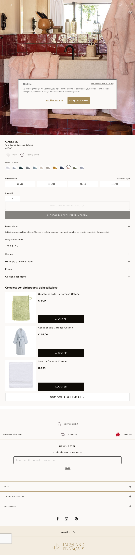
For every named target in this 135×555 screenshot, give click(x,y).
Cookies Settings (54, 100)
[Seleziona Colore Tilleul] (75, 167)
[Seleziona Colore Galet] (28, 167)
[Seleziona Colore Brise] (14, 167)
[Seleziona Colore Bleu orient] (61, 167)
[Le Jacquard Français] (67, 544)
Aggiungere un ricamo (65, 205)
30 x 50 (20, 184)
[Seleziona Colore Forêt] (21, 167)
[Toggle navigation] (5, 5)
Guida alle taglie (123, 178)
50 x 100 (51, 184)
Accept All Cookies (78, 100)
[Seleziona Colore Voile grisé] (82, 167)
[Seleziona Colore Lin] (48, 167)
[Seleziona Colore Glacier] (34, 167)
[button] (126, 5)
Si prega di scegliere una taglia (67, 215)
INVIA (67, 468)
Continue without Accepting (102, 84)
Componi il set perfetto (67, 396)
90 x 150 (114, 184)
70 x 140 (83, 184)
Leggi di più (12, 246)
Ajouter (61, 319)
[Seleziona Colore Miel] (55, 167)
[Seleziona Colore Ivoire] (41, 167)
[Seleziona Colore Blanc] (7, 167)
